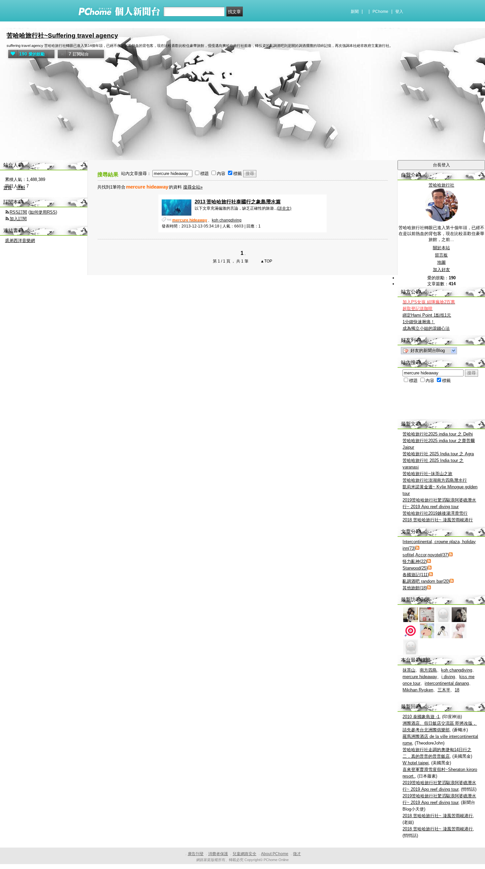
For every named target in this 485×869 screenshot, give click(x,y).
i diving (448, 676)
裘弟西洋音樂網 (20, 240)
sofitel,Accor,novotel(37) (426, 554)
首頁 (7, 187)
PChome (380, 11)
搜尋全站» (193, 187)
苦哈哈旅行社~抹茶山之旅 (427, 473)
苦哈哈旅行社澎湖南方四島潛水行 (435, 480)
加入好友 (441, 269)
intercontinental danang (447, 683)
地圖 (441, 262)
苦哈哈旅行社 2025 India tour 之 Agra (438, 453)
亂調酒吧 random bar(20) (426, 581)
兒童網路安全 (244, 854)
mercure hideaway (420, 676)
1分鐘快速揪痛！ (419, 321)
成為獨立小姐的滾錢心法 (426, 328)
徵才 (297, 854)
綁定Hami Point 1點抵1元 (427, 315)
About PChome (274, 854)
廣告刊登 (196, 854)
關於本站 (441, 247)
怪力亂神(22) (415, 561)
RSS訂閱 (18, 212)
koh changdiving (227, 220)
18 (457, 689)
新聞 (355, 11)
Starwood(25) (415, 568)
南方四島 (428, 670)
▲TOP (265, 261)
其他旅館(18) (415, 587)
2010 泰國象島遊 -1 (421, 716)
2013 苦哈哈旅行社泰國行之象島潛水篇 (238, 201)
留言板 (441, 255)
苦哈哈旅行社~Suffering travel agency (62, 35)
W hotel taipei (416, 762)
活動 (20, 187)
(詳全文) (284, 208)
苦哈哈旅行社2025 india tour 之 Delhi (438, 434)
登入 (399, 11)
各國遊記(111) (416, 574)
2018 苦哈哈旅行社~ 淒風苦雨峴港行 (438, 519)
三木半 (443, 689)
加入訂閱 (18, 218)
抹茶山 (409, 670)
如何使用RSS (43, 212)
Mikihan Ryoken (418, 689)
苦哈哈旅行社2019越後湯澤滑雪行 (435, 513)
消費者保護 (218, 854)
